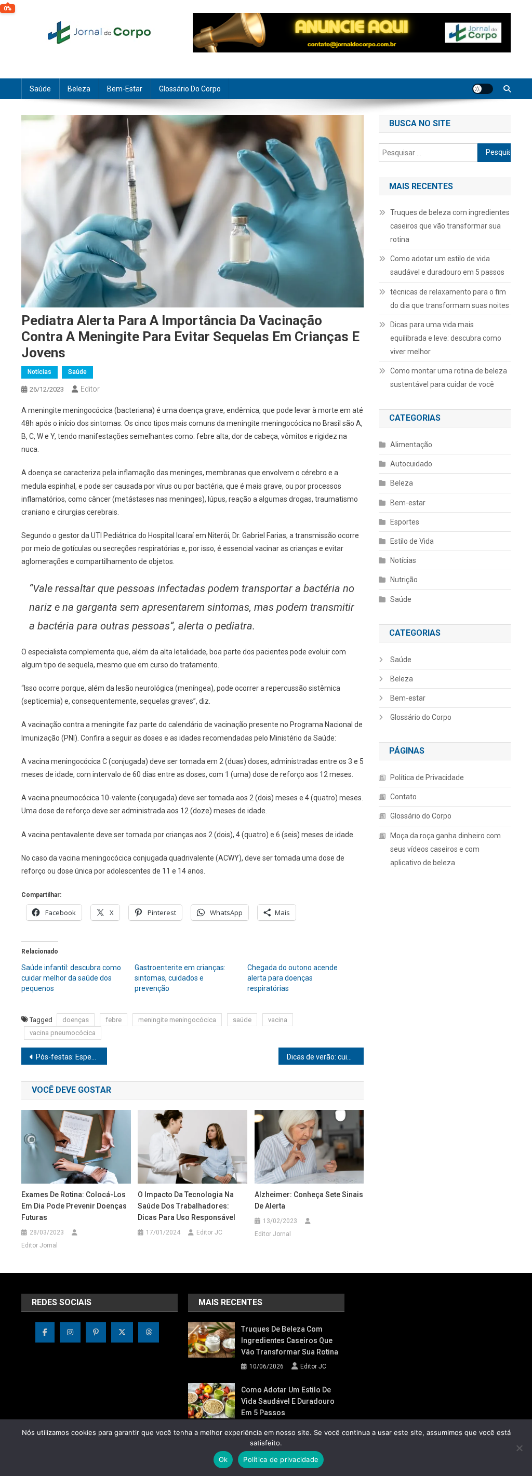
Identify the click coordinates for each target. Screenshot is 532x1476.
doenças (75, 1020)
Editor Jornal (39, 1245)
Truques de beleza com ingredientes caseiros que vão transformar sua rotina (450, 226)
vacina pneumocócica (63, 1033)
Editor (90, 389)
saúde (242, 1020)
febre (113, 1020)
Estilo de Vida (412, 541)
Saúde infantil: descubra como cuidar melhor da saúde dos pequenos (71, 977)
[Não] (519, 1448)
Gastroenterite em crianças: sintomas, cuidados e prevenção (180, 977)
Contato (403, 797)
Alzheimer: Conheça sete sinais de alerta (309, 1200)
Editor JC (209, 1232)
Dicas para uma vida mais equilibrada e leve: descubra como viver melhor (445, 338)
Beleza (79, 89)
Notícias (39, 371)
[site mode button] (482, 89)
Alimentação (411, 444)
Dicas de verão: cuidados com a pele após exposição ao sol (325, 1057)
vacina (277, 1020)
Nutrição (404, 579)
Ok (223, 1459)
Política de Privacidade (427, 777)
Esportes (404, 522)
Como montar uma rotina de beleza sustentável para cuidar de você (448, 377)
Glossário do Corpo (190, 89)
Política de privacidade (280, 1459)
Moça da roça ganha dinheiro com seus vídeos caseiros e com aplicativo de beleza (445, 849)
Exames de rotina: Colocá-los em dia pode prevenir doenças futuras (74, 1206)
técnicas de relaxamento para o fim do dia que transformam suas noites (449, 299)
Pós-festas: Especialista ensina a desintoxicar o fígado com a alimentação (71, 1057)
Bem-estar (124, 89)
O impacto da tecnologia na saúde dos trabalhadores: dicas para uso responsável (186, 1206)
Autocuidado (411, 464)
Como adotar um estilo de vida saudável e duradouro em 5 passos (447, 265)
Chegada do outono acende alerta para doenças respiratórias (292, 977)
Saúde (40, 89)
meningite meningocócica (177, 1020)
